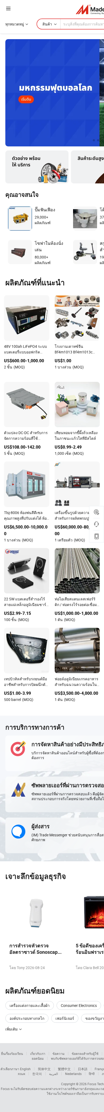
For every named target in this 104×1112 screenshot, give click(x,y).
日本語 (82, 1069)
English (25, 1069)
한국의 (37, 1074)
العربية (53, 1074)
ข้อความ (59, 1053)
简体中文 (44, 1069)
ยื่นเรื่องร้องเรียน (12, 1053)
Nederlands (73, 1074)
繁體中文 (64, 1069)
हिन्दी (92, 1074)
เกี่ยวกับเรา (37, 1053)
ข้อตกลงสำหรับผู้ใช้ (85, 1053)
